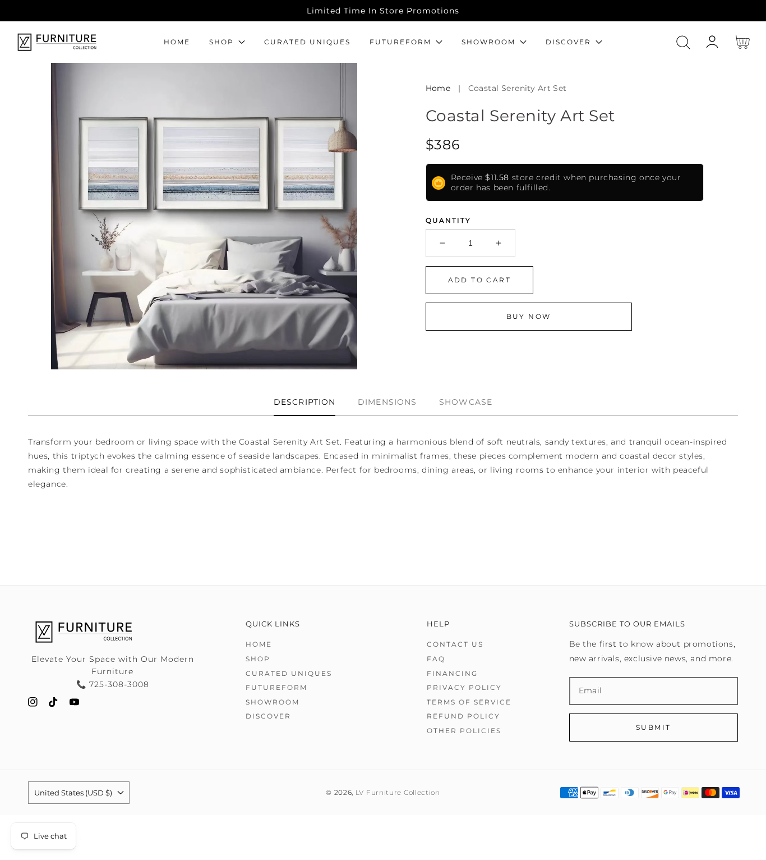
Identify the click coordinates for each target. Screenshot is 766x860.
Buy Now (528, 316)
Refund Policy (463, 716)
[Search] (683, 42)
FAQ (436, 659)
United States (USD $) (73, 792)
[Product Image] (204, 216)
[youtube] (74, 704)
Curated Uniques (289, 673)
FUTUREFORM (276, 687)
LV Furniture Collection (398, 793)
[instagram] (33, 704)
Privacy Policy (464, 687)
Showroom (272, 702)
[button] (683, 42)
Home (438, 88)
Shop (258, 659)
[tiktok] (53, 704)
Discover (268, 716)
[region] (383, 10)
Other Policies (464, 730)
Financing (452, 673)
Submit (653, 727)
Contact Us (455, 644)
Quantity (448, 220)
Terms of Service (469, 702)
